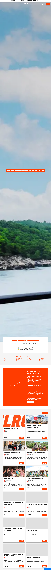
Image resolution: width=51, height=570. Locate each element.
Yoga (28, 358)
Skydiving (41, 356)
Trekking (5, 360)
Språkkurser (41, 359)
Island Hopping (19, 360)
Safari (5, 356)
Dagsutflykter (18, 359)
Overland (41, 360)
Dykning (5, 358)
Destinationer (8, 4)
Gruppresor (20, 4)
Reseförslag (14, 4)
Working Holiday (19, 356)
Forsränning (41, 358)
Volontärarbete (19, 358)
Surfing (5, 359)
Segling (29, 356)
